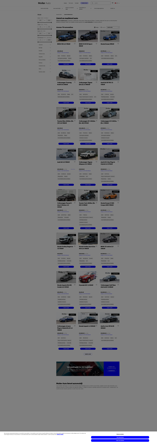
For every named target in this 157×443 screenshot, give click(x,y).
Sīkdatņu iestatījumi (120, 434)
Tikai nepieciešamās (120, 437)
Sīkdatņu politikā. (60, 434)
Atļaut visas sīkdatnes (120, 440)
